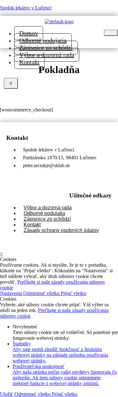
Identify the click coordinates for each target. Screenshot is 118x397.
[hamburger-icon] (111, 33)
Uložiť (7, 394)
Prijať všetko (73, 293)
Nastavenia (11, 293)
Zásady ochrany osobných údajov (61, 230)
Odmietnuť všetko (42, 293)
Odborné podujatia (43, 40)
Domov (28, 33)
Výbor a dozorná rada (46, 54)
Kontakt (29, 62)
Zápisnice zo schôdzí (46, 47)
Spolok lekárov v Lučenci (25, 7)
